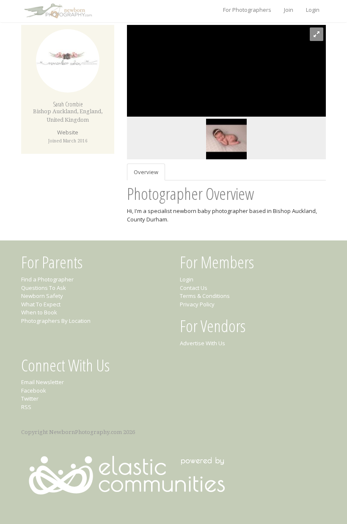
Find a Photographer (47, 279)
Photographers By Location (56, 321)
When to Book (39, 312)
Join (288, 10)
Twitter (30, 398)
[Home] (57, 11)
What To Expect (41, 304)
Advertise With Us (202, 343)
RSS (26, 407)
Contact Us (193, 288)
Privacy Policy (197, 304)
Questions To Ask (43, 288)
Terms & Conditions (205, 296)
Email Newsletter (42, 382)
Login (312, 10)
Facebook (33, 390)
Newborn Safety (42, 296)
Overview (146, 172)
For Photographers (247, 10)
